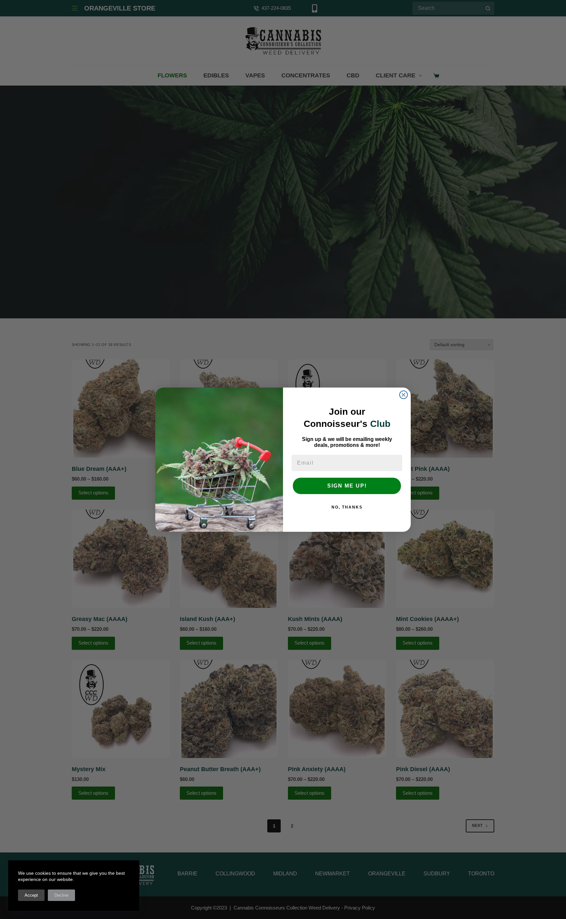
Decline (61, 895)
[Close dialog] (403, 395)
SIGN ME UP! (347, 486)
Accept (31, 895)
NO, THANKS (347, 507)
